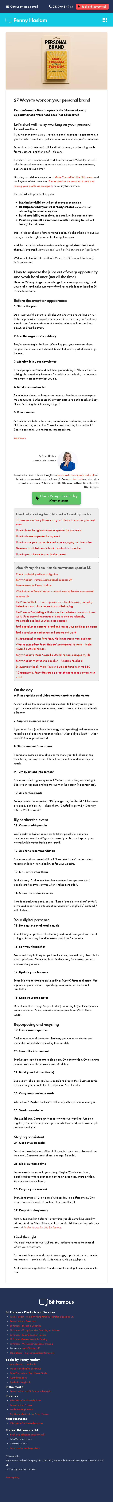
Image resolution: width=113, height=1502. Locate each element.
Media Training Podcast (21, 1409)
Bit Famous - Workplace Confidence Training (31, 1343)
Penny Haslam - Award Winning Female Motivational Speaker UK (42, 1316)
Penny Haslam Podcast (21, 1405)
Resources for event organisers (24, 1448)
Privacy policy (12, 1477)
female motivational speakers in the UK (76, 475)
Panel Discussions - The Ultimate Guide (28, 1373)
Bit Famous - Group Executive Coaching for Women (35, 1330)
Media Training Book (20, 1382)
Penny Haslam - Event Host (23, 1321)
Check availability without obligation (37, 574)
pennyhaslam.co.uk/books (23, 1364)
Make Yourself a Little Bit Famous (25, 1368)
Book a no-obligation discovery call (27, 1434)
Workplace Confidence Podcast (25, 1400)
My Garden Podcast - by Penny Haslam (29, 1414)
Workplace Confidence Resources (26, 1423)
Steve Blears (16, 1352)
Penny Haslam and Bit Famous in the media (30, 1391)
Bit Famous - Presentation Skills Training (28, 1339)
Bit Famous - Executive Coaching (25, 1325)
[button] (22, 6)
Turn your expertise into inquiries (39, 1352)
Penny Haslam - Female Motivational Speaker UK (44, 580)
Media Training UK (30, 1348)
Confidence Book (18, 1377)
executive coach (75, 479)
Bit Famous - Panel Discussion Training (28, 1334)
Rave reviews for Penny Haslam (33, 585)
